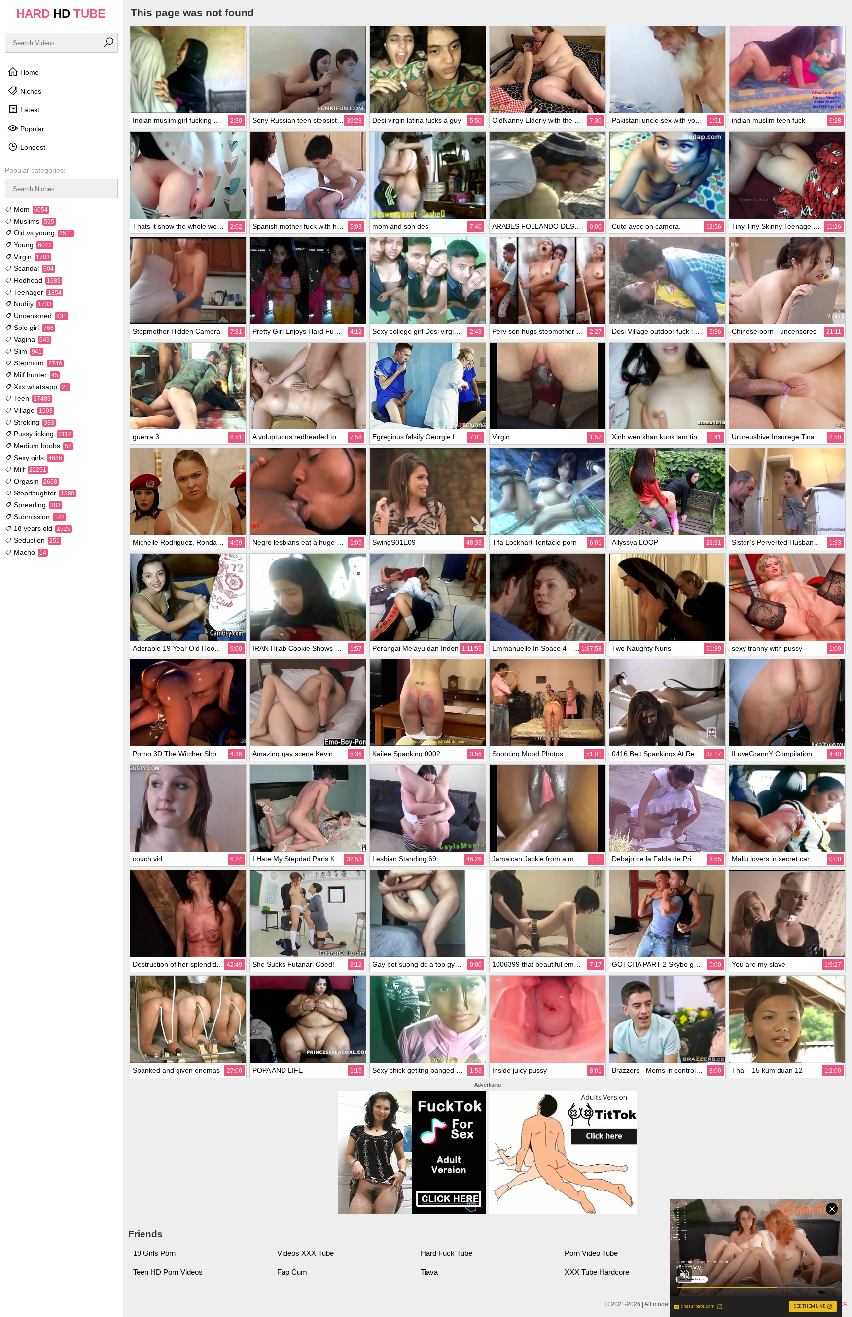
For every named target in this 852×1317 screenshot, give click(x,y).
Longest (31, 147)
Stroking (33, 422)
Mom (30, 209)
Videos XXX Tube (305, 1253)
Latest (28, 110)
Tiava (429, 1272)
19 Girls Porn (154, 1253)
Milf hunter (35, 375)
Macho (29, 552)
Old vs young (42, 233)
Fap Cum (292, 1272)
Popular (31, 128)
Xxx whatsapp (40, 387)
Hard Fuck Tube (446, 1253)
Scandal (33, 268)
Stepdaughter (43, 493)
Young (32, 245)
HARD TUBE (61, 13)
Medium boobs (41, 446)
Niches (29, 91)
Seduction (36, 540)
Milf (29, 469)
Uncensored (39, 316)
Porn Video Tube (591, 1253)
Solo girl (33, 327)
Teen (31, 398)
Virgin (31, 257)
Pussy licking (41, 434)
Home (28, 72)
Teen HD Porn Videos (168, 1272)
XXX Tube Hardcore (597, 1272)
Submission (38, 517)
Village (32, 410)
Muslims (33, 221)
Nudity (32, 304)
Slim (27, 351)
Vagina (31, 339)
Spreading (36, 505)
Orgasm (34, 481)
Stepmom (37, 363)
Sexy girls (37, 457)
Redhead (36, 280)
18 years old (41, 528)
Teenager (37, 292)
